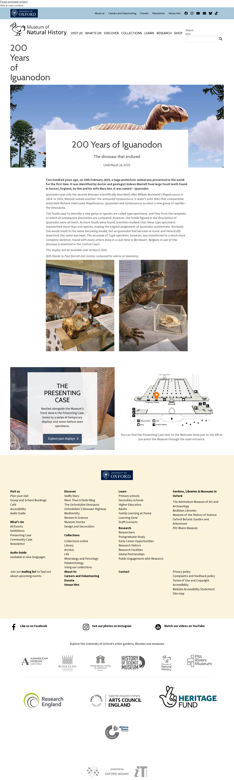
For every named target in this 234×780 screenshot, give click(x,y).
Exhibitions (17, 531)
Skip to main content (11, 5)
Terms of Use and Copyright (191, 580)
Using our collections (78, 567)
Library (69, 545)
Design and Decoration (79, 526)
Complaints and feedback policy (194, 576)
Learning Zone (128, 518)
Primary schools (129, 496)
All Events (16, 526)
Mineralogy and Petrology (81, 558)
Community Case (21, 539)
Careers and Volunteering (81, 576)
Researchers (127, 532)
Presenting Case (20, 535)
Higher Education (130, 504)
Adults (123, 509)
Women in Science (76, 518)
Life (66, 554)
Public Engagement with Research (141, 558)
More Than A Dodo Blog (79, 500)
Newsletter (17, 544)
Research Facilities (131, 550)
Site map (178, 593)
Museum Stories (74, 522)
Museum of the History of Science (195, 515)
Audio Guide (18, 513)
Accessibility (18, 509)
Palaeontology (74, 563)
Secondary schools (131, 500)
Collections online (76, 541)
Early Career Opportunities (136, 541)
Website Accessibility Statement (194, 589)
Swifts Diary (71, 496)
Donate (69, 580)
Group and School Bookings (28, 500)
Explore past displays (61, 438)
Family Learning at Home (135, 513)
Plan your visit (19, 496)
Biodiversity (72, 513)
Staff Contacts (128, 522)
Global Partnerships (132, 554)
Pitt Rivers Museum (185, 528)
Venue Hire (71, 585)
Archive (69, 550)
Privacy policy (182, 571)
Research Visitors (130, 545)
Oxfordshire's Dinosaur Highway (85, 509)
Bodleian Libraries (184, 510)
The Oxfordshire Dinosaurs (81, 504)
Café (13, 504)
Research (125, 528)
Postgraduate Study (132, 537)
